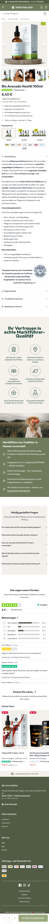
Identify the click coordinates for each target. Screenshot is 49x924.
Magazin (24, 894)
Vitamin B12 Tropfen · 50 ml (13, 753)
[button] (24, 156)
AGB (3, 843)
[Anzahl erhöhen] (15, 918)
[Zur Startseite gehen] (22, 7)
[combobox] (20, 13)
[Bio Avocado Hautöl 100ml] (24, 44)
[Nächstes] (44, 44)
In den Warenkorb (33, 918)
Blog (3, 846)
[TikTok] (28, 885)
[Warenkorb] (46, 7)
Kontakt (4, 850)
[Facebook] (20, 885)
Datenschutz (6, 823)
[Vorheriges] (4, 44)
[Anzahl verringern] (4, 918)
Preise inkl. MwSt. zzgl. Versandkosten (14, 101)
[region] (24, 52)
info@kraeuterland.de (22, 796)
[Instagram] (23, 885)
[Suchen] (45, 13)
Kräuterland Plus (24, 891)
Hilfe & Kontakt (24, 901)
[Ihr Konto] (41, 7)
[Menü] (3, 7)
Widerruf (5, 826)
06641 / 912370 (7, 796)
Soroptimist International (18, 490)
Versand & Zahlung (24, 898)
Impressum (5, 819)
